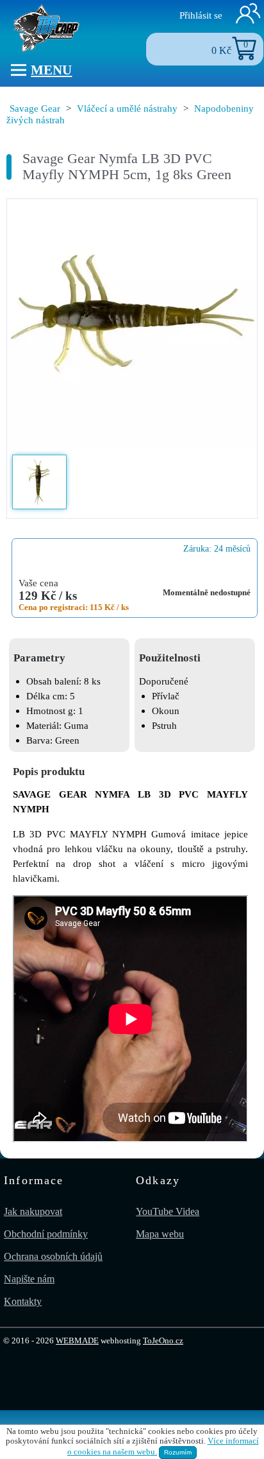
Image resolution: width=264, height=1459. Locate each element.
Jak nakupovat (33, 1211)
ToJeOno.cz (163, 1340)
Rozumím (178, 1452)
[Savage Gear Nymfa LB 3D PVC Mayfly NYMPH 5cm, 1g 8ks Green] (132, 325)
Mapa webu (160, 1233)
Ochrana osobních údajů (53, 1256)
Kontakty (23, 1301)
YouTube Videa (167, 1211)
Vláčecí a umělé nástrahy (127, 108)
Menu (51, 69)
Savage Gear (35, 108)
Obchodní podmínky (46, 1233)
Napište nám (29, 1278)
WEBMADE (77, 1340)
